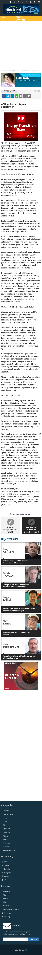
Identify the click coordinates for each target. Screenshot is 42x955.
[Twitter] (8, 96)
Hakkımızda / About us (11, 909)
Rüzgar (5, 825)
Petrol (5, 840)
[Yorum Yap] (29, 96)
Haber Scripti (19, 950)
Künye (5, 895)
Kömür (5, 836)
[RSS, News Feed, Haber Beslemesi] (35, 2)
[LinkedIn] (12, 96)
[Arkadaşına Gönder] (20, 96)
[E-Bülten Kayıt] (39, 2)
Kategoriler (7, 805)
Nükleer (6, 847)
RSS (4, 880)
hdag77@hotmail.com (31, 80)
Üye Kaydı (7, 913)
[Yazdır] (25, 96)
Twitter (6, 865)
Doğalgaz (6, 843)
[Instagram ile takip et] (27, 2)
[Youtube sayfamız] (31, 2)
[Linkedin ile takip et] (23, 2)
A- (38, 91)
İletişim (5, 899)
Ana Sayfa (6, 891)
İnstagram (7, 873)
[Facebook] (4, 96)
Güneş (5, 822)
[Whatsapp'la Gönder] (16, 96)
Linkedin (6, 869)
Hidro (5, 818)
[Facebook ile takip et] (15, 2)
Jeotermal (6, 832)
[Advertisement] (21, 44)
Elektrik (6, 811)
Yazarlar (6, 906)
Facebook (7, 862)
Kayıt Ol (34, 939)
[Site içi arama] (11, 2)
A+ (35, 91)
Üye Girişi (6, 917)
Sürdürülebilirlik (9, 850)
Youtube (6, 876)
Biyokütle (6, 829)
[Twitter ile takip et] (19, 2)
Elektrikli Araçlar (9, 814)
